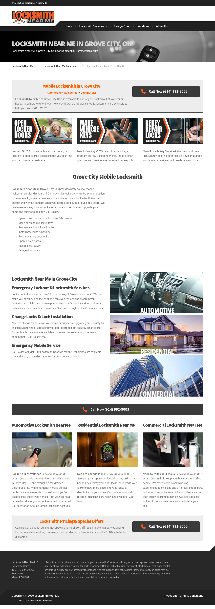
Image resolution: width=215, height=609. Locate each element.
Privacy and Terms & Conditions (183, 595)
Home (68, 26)
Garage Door (122, 26)
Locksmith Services (91, 26)
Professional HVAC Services (30, 600)
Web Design (47, 600)
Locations (143, 26)
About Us (162, 26)
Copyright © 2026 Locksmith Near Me (35, 595)
